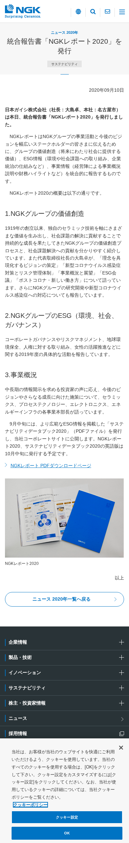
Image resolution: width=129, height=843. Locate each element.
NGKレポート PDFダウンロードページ (51, 465)
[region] (64, 790)
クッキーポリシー (30, 804)
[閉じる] (121, 747)
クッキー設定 (67, 817)
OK (67, 833)
